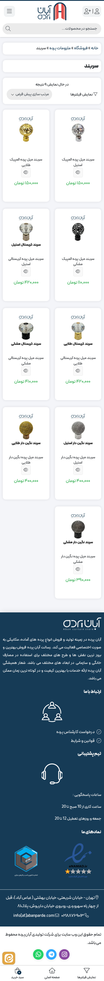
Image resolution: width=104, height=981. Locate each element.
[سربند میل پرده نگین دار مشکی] (78, 529)
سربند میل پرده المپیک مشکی (78, 262)
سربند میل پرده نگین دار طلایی (26, 460)
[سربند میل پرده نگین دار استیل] (78, 430)
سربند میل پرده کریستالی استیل (26, 262)
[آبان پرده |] (52, 11)
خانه (94, 48)
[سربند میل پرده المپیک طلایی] (26, 132)
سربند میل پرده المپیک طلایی (26, 162)
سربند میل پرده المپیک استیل (78, 162)
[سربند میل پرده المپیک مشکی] (78, 231)
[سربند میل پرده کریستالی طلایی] (78, 331)
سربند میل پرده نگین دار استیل (78, 460)
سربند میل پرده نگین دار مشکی (78, 559)
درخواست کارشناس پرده (75, 732)
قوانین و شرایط (83, 741)
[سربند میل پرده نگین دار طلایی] (26, 430)
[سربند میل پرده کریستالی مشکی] (26, 331)
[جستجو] (8, 28)
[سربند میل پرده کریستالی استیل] (26, 231)
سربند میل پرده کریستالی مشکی (26, 361)
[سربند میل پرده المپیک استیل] (78, 132)
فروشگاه (81, 48)
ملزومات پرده (60, 48)
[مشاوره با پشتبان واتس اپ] (8, 958)
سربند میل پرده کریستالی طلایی (78, 361)
